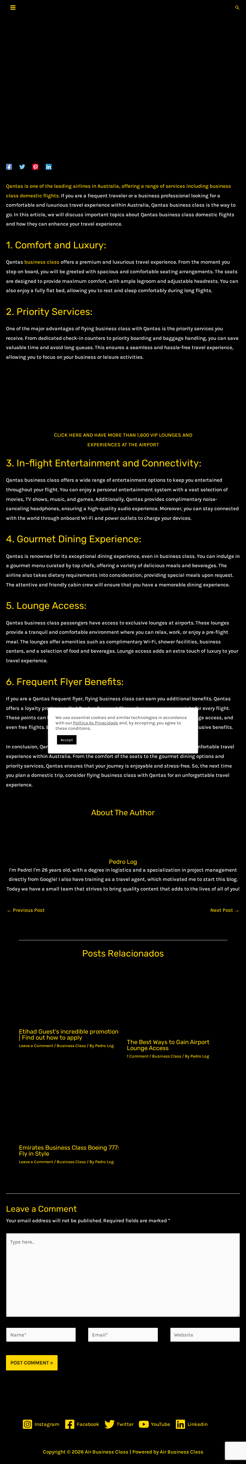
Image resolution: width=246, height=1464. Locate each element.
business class (41, 262)
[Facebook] (9, 166)
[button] (237, 7)
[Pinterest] (35, 166)
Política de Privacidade (95, 723)
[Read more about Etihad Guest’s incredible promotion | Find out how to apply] (69, 995)
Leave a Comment (36, 1045)
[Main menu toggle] (13, 7)
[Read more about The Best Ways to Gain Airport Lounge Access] (177, 1000)
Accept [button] (67, 740)
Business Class (71, 1045)
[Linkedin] (49, 166)
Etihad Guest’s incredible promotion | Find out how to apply (68, 1034)
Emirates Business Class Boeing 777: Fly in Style (69, 1150)
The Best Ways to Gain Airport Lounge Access (168, 1045)
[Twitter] (22, 166)
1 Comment (137, 1056)
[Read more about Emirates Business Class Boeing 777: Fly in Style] (69, 1105)
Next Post (224, 910)
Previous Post (26, 910)
